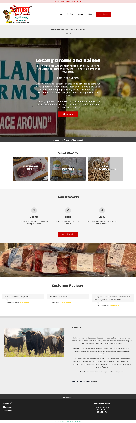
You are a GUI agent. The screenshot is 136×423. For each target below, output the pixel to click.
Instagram (8, 410)
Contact (81, 14)
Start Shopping (68, 234)
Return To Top (68, 397)
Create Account (103, 14)
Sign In (90, 14)
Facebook (8, 407)
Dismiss (68, 33)
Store (61, 14)
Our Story (70, 14)
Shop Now (68, 114)
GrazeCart (79, 421)
